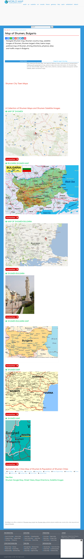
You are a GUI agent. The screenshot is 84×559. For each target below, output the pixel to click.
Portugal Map (27, 546)
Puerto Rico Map (55, 546)
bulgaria (17, 30)
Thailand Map (46, 532)
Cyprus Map (54, 540)
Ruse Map (47, 471)
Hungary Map (53, 538)
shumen (23, 30)
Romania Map (35, 546)
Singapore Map (8, 538)
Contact (64, 532)
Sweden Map (8, 548)
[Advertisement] (42, 15)
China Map (46, 536)
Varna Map (29, 471)
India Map (7, 540)
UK (38, 4)
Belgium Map (8, 546)
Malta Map (46, 538)
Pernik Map (33, 473)
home (12, 30)
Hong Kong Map (35, 536)
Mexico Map (18, 536)
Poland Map (35, 540)
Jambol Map (42, 473)
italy (58, 4)
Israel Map (26, 536)
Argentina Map (34, 550)
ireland (76, 4)
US (28, 4)
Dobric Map (14, 473)
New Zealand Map (8, 532)
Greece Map (34, 548)
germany (53, 4)
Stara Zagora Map (58, 471)
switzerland (69, 4)
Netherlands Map (47, 543)
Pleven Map (69, 471)
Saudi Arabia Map (28, 538)
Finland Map (15, 548)
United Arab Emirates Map (10, 543)
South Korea (46, 540)
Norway (14, 546)
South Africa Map (9, 536)
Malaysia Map (8, 550)
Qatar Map (26, 548)
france (47, 4)
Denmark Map (16, 550)
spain (63, 4)
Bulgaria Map (17, 538)
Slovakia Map (47, 546)
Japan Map (37, 538)
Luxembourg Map (55, 548)
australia (33, 4)
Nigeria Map (53, 536)
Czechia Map (27, 540)
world (24, 4)
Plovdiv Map (19, 471)
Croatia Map (46, 550)
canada (42, 4)
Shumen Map (24, 473)
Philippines (14, 540)
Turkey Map (26, 543)
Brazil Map (27, 550)
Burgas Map (38, 471)
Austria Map (26, 532)
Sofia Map (11, 471)
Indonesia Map (54, 550)
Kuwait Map (46, 548)
